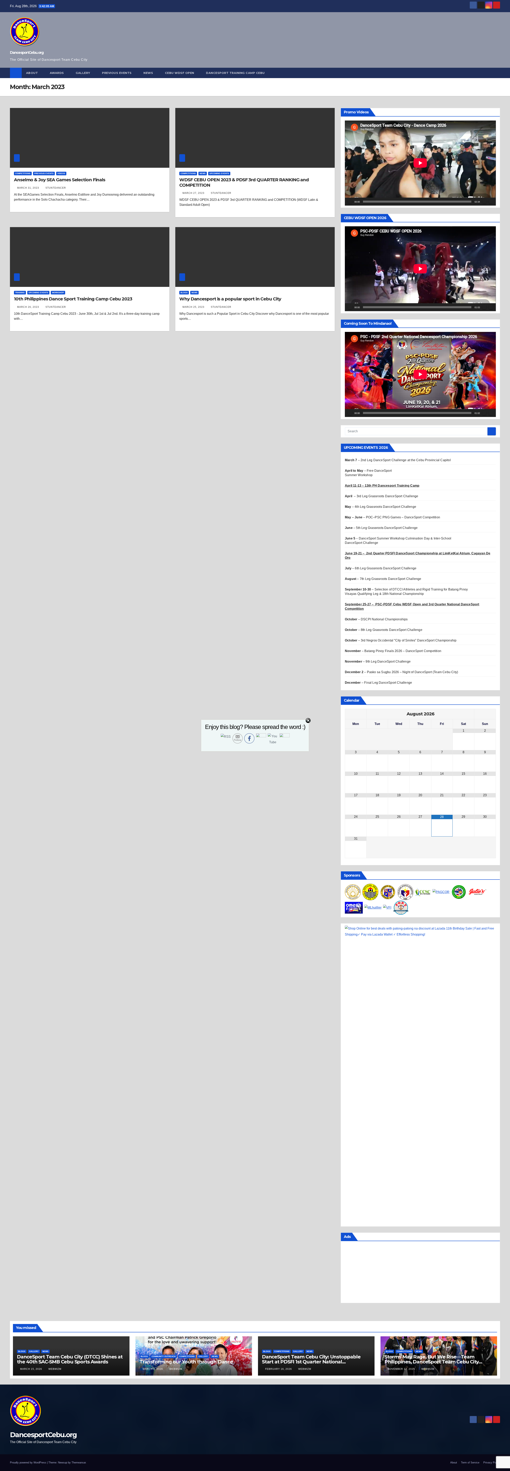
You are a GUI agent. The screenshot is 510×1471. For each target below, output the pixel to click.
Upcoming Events (219, 173)
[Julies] (477, 891)
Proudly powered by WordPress (28, 1462)
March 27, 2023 (193, 193)
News (148, 73)
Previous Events (117, 73)
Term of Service (470, 1462)
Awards (57, 73)
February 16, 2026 (279, 1369)
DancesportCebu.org (26, 52)
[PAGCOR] (441, 891)
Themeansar (79, 1462)
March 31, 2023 (28, 187)
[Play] (350, 202)
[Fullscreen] (491, 202)
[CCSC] (423, 891)
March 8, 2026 (153, 1369)
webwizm (54, 1369)
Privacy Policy (491, 1462)
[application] (420, 163)
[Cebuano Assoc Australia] (459, 891)
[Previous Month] (355, 714)
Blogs (184, 292)
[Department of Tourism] (353, 891)
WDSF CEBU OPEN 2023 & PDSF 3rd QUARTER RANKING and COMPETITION (244, 182)
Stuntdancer (55, 187)
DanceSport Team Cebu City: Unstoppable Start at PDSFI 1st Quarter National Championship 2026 (311, 1362)
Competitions (22, 173)
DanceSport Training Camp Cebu (236, 73)
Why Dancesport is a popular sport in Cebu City (230, 299)
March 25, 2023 (193, 307)
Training (20, 292)
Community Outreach (164, 1356)
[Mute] (484, 202)
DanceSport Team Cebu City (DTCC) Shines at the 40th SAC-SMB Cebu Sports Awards (70, 1359)
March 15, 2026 (31, 1369)
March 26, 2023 (28, 307)
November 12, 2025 (402, 1369)
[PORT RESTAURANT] (401, 907)
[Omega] (354, 907)
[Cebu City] (370, 891)
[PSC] (405, 891)
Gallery (83, 73)
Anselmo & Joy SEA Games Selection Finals (59, 179)
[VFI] (387, 907)
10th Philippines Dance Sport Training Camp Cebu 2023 (73, 299)
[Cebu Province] (388, 891)
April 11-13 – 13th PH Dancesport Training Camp (382, 485)
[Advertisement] (420, 1273)
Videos (61, 173)
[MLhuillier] (373, 907)
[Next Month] (485, 714)
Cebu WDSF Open (180, 73)
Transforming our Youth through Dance (186, 1362)
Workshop (58, 292)
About (32, 73)
